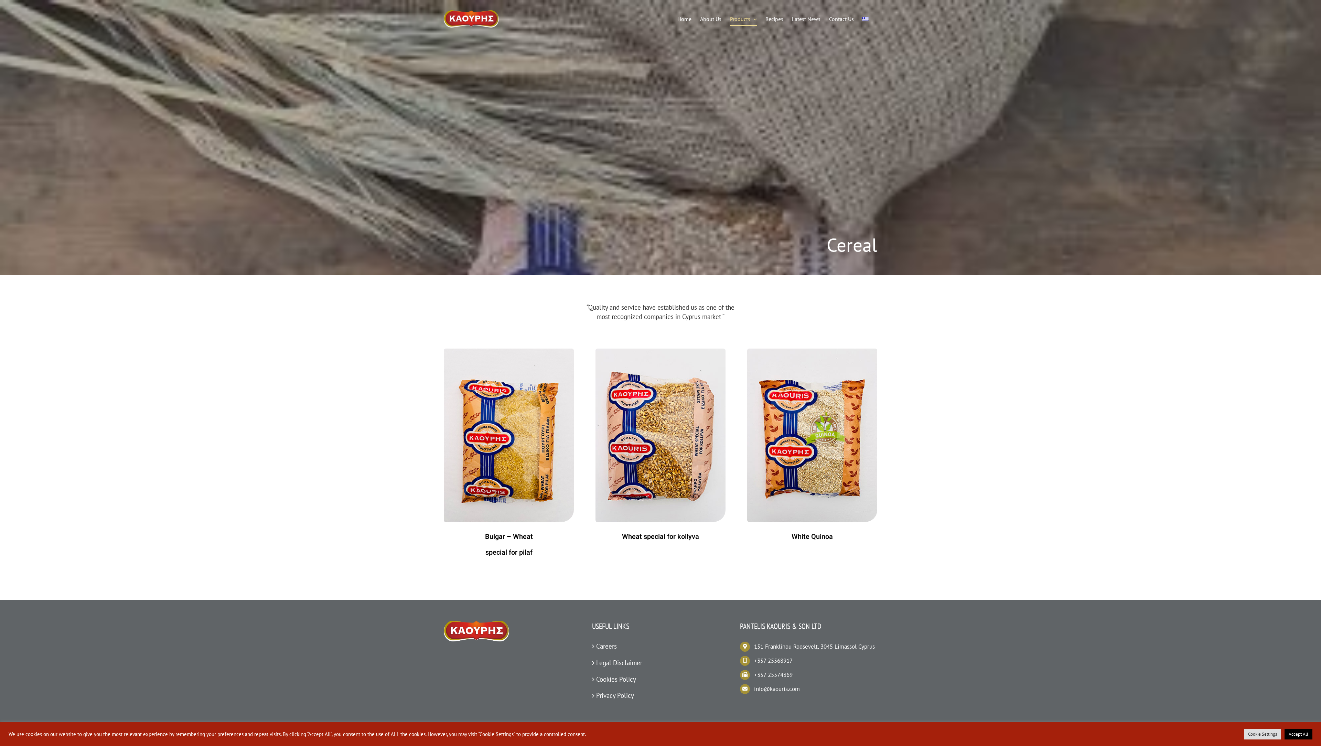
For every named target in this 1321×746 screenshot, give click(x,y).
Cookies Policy (616, 679)
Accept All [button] (1298, 734)
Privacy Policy (615, 695)
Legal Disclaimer (619, 663)
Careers (606, 646)
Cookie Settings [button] (1262, 734)
